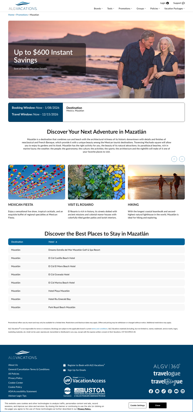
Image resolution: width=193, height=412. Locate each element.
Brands (97, 8)
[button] (174, 159)
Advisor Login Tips (17, 396)
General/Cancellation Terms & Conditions (28, 369)
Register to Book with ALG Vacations (86, 365)
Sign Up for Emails (77, 370)
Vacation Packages (173, 8)
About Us (13, 365)
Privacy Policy (15, 378)
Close (157, 405)
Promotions (124, 8)
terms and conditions (100, 329)
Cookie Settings (137, 405)
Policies (154, 8)
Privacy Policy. (84, 409)
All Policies (13, 374)
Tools (109, 8)
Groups (140, 8)
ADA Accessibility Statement (22, 391)
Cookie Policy (15, 387)
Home (11, 15)
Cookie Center (15, 383)
